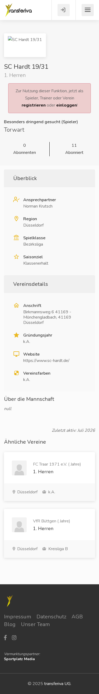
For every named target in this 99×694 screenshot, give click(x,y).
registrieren (34, 105)
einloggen (66, 105)
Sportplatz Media (19, 658)
